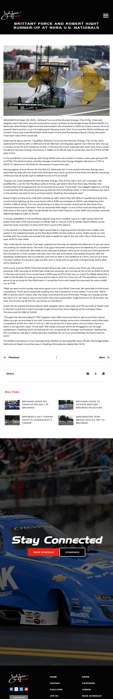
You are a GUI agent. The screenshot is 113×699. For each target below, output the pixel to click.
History (55, 683)
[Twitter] (21, 689)
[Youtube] (26, 689)
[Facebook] (11, 689)
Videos (86, 690)
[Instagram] (16, 689)
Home (53, 677)
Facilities (56, 690)
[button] (105, 15)
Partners (88, 683)
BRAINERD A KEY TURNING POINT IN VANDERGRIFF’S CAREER (37, 419)
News (85, 677)
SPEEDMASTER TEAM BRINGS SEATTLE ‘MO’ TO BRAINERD (90, 419)
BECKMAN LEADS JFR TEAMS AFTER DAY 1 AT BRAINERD (35, 404)
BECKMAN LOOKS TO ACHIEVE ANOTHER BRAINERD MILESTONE (89, 404)
